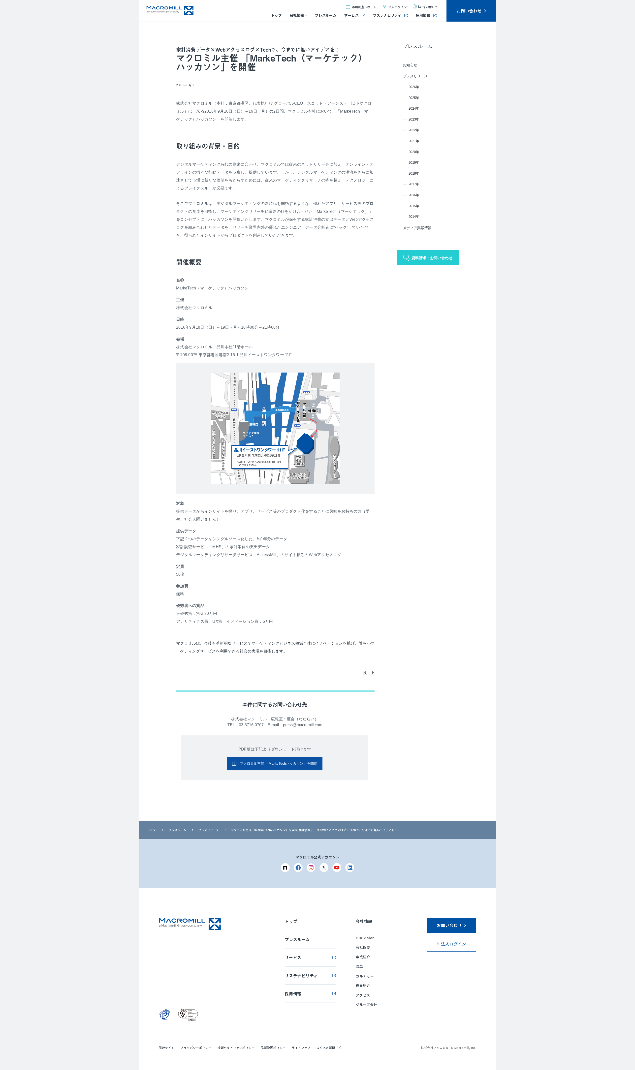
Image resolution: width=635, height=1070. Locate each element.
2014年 (414, 217)
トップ (276, 15)
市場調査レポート (364, 7)
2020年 (414, 152)
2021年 (414, 141)
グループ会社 (366, 1004)
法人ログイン (397, 7)
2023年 (414, 119)
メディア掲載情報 (417, 228)
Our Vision (365, 937)
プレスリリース (415, 76)
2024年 (414, 108)
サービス (351, 15)
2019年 (414, 162)
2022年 (414, 130)
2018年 (414, 173)
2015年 (414, 206)
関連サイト (166, 1047)
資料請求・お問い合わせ (432, 258)
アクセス (363, 995)
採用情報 (423, 15)
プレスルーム (326, 15)
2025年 (414, 98)
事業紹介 (363, 956)
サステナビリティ (387, 15)
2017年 (414, 184)
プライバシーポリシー (196, 1047)
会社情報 (297, 15)
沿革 (359, 966)
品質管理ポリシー (273, 1047)
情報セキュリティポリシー (236, 1047)
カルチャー (365, 976)
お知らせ (410, 65)
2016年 (414, 195)
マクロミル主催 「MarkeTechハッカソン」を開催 (278, 763)
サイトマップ (301, 1047)
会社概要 (363, 947)
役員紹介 (363, 985)
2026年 (414, 87)
